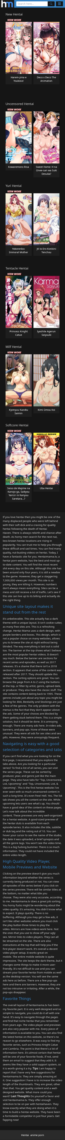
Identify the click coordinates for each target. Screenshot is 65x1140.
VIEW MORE (14, 20)
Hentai (25, 1135)
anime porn (37, 1135)
